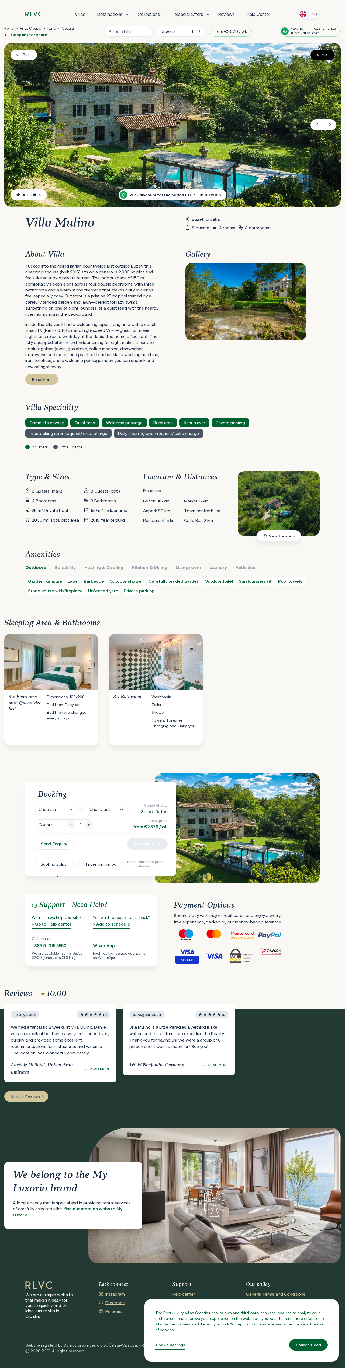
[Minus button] (71, 824)
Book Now (143, 843)
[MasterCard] (215, 935)
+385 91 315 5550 (49, 945)
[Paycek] (271, 956)
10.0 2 (32, 194)
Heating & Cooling (103, 567)
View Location (282, 536)
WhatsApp (104, 945)
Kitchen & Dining (149, 567)
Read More (41, 379)
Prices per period (101, 864)
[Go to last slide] (316, 124)
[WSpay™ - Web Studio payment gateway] (243, 956)
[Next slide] (329, 124)
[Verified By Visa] (188, 956)
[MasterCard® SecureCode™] (243, 935)
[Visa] (215, 956)
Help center (183, 1293)
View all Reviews (25, 1096)
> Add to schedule (111, 923)
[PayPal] (271, 935)
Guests (168, 31)
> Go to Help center (51, 923)
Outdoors (35, 567)
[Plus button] (88, 824)
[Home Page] (38, 1285)
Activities (245, 567)
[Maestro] (188, 935)
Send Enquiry (54, 843)
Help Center (258, 14)
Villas (80, 14)
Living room (188, 567)
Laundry (218, 567)
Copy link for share (28, 34)
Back (27, 54)
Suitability (65, 567)
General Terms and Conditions (275, 1293)
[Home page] (33, 14)
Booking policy (54, 864)
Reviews (226, 14)
